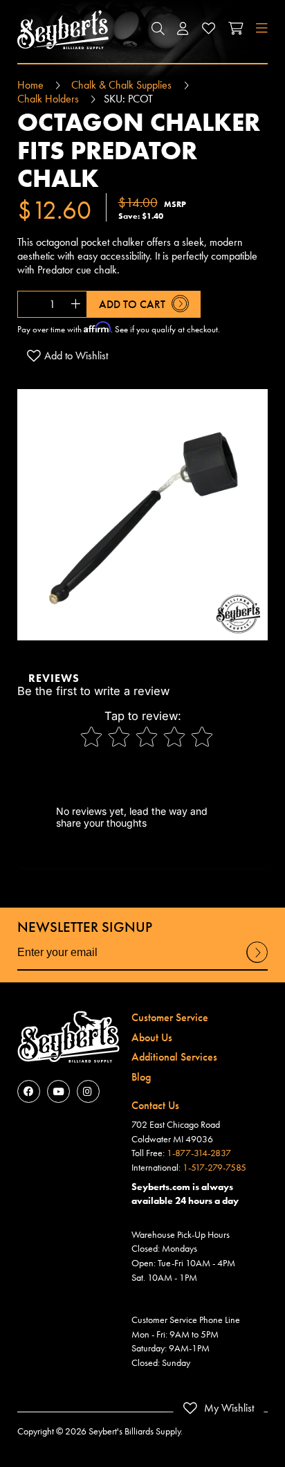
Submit (257, 962)
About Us (151, 1037)
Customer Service (169, 1017)
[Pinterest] (88, 1091)
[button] (158, 29)
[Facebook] (28, 1091)
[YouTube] (58, 1091)
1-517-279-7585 (214, 1167)
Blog (141, 1077)
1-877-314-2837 (199, 1152)
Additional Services (174, 1057)
